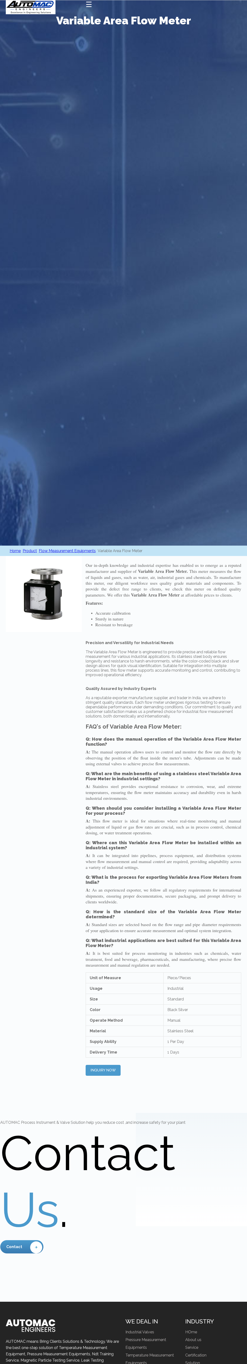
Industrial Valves (139, 1332)
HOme (191, 1332)
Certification (195, 1355)
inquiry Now (103, 1070)
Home (15, 550)
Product (30, 550)
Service (191, 1347)
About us (193, 1339)
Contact (14, 1246)
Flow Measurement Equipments (67, 550)
